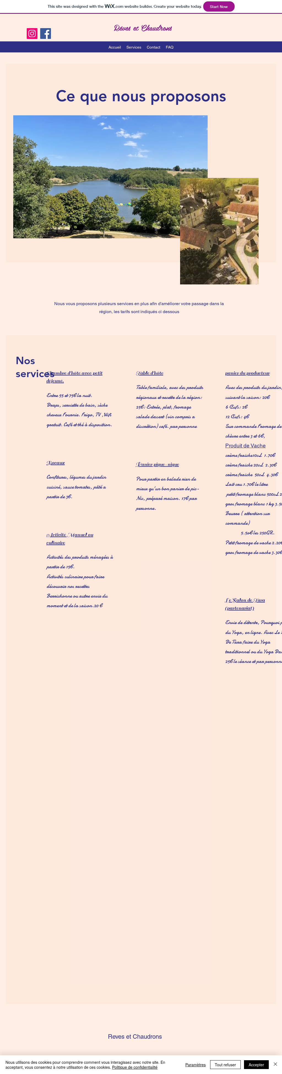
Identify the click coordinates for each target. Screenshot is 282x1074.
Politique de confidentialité (135, 1067)
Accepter (256, 1064)
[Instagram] (32, 33)
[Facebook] (45, 33)
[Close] (275, 1065)
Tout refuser (225, 1064)
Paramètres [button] (195, 1064)
